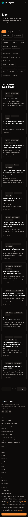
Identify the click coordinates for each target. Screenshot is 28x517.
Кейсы (3, 452)
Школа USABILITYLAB (6, 434)
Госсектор (14, 46)
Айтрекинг (11, 64)
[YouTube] (10, 411)
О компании (4, 450)
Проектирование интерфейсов (9, 423)
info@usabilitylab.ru (6, 493)
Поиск (4, 64)
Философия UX (7, 35)
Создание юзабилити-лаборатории (10, 440)
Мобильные (22, 68)
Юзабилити (16, 50)
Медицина (5, 46)
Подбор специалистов (7, 431)
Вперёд (21, 389)
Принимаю (14, 514)
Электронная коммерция (9, 68)
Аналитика (5, 57)
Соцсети (11, 71)
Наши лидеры (4, 463)
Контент (20, 61)
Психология (15, 31)
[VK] (6, 411)
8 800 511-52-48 (5, 490)
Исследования (17, 35)
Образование (6, 53)
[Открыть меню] (26, 3)
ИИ (8, 31)
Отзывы (3, 455)
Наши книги (4, 472)
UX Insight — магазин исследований (10, 442)
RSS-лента (4, 480)
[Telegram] (2, 411)
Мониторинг (20, 71)
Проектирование (7, 39)
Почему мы (4, 458)
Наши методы (5, 475)
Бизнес (22, 42)
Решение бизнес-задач (7, 426)
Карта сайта (4, 483)
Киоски (4, 71)
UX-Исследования (6, 420)
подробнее (20, 510)
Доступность (6, 42)
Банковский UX (5, 428)
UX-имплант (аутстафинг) (8, 437)
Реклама (15, 75)
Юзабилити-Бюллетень (9, 61)
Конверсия (15, 53)
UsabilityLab (9, 3)
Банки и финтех (18, 39)
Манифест (4, 461)
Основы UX (4, 469)
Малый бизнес (6, 50)
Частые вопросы (5, 477)
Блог (2, 466)
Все (4, 31)
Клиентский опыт (15, 57)
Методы (15, 42)
